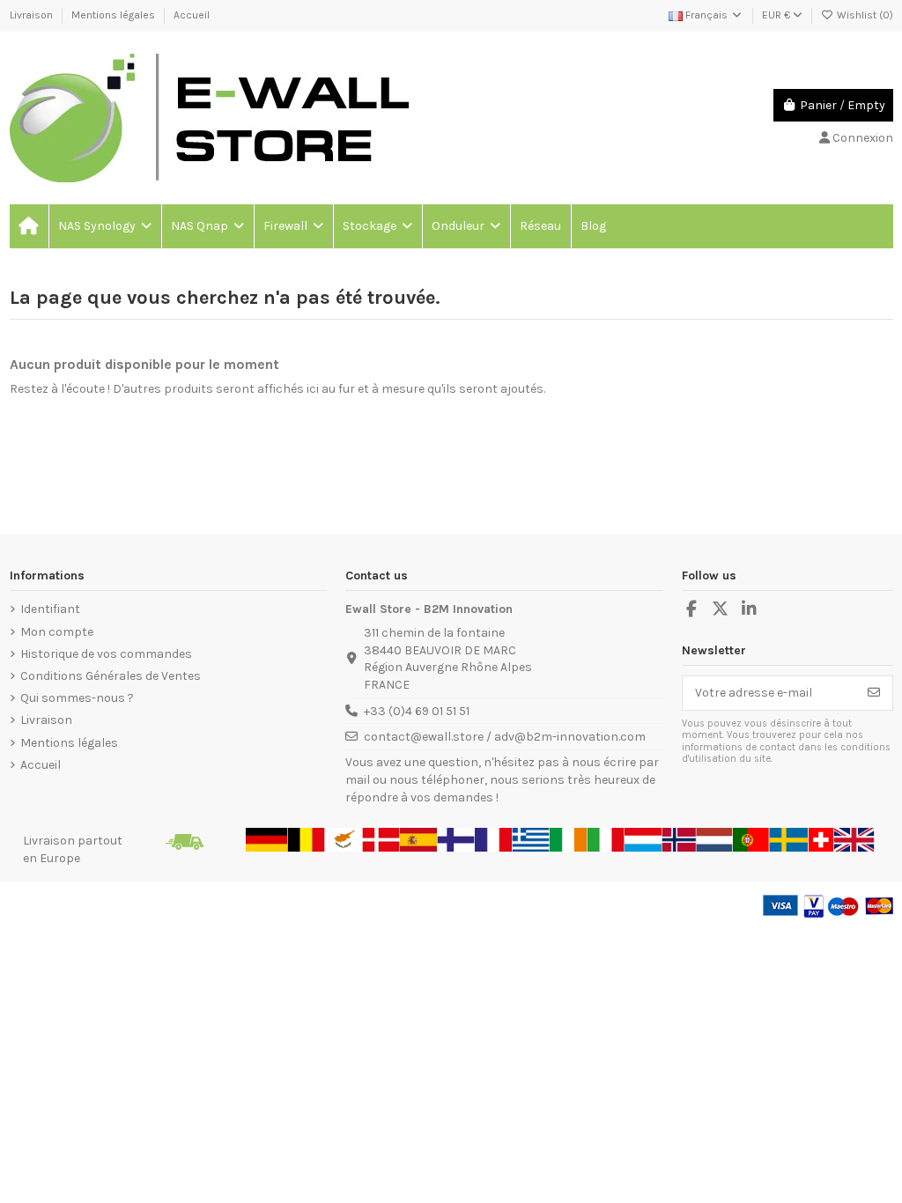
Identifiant (50, 609)
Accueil (192, 15)
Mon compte (56, 631)
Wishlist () (863, 15)
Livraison (32, 15)
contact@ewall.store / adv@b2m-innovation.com (505, 736)
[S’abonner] (873, 693)
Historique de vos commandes (106, 653)
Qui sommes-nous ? (77, 697)
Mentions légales (114, 15)
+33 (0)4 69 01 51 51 (416, 711)
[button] (104, 226)
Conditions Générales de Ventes (110, 675)
